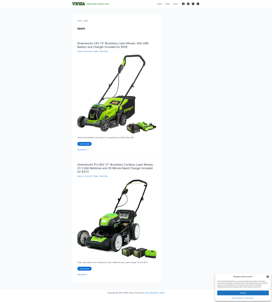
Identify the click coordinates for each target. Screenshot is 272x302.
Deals (167, 4)
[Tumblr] (193, 4)
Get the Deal (84, 144)
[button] (268, 277)
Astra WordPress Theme (155, 293)
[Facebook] (183, 4)
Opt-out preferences (238, 298)
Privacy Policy (249, 298)
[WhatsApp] (198, 4)
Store (175, 4)
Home (159, 4)
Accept (243, 293)
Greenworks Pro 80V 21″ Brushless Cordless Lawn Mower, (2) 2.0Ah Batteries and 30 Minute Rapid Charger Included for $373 (115, 168)
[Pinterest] (188, 4)
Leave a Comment (84, 51)
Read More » (82, 150)
